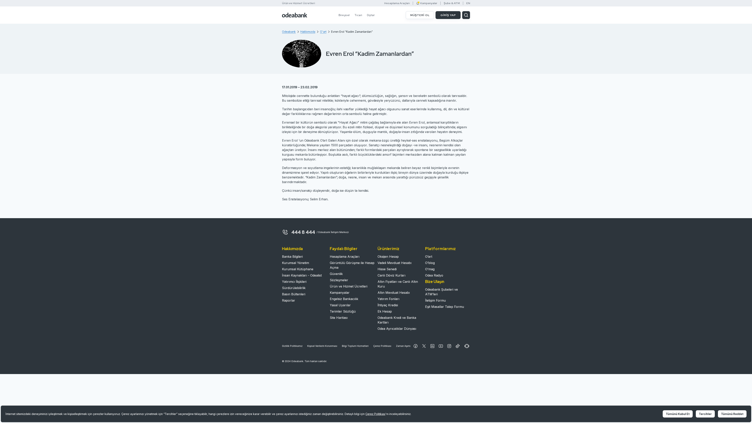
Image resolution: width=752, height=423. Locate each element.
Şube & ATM (452, 3)
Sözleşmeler (339, 280)
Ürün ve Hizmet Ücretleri (298, 3)
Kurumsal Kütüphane (297, 269)
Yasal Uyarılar (340, 305)
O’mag (430, 269)
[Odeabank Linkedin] (432, 346)
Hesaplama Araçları (397, 3)
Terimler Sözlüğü (343, 311)
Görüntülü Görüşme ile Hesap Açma (352, 265)
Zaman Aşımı (403, 345)
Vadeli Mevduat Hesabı (394, 263)
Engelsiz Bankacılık (344, 299)
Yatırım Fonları (388, 299)
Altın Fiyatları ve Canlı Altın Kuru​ (398, 284)
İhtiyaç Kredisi (388, 305)
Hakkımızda (292, 248)
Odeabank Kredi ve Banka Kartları (397, 320)
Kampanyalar (340, 293)
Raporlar (288, 300)
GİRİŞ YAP (448, 15)
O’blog (430, 263)
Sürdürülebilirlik (294, 288)
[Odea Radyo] (467, 346)
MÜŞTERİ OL (420, 15)
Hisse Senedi (387, 269)
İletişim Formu (435, 300)
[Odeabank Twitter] (424, 346)
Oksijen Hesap (388, 256)
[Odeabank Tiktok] (457, 346)
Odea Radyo (434, 275)
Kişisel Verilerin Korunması (322, 345)
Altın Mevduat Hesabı (394, 293)
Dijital (371, 15)
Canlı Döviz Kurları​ (391, 275)
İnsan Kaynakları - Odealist (302, 275)
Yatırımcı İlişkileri (294, 282)
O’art (428, 256)
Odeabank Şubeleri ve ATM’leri (441, 291)
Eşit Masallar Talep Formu (444, 307)
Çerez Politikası (382, 345)
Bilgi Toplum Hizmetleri (355, 345)
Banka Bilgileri (292, 256)
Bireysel (344, 15)
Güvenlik (336, 274)
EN (468, 3)
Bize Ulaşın (434, 281)
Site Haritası (339, 318)
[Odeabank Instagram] (449, 346)
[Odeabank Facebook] (415, 346)
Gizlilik (292, 345)
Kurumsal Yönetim (295, 263)
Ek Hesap (385, 311)
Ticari (358, 15)
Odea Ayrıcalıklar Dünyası (397, 329)
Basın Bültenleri (293, 294)
